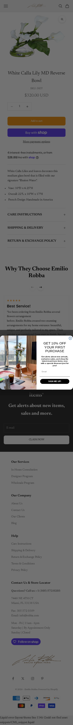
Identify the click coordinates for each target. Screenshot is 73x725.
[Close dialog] (70, 338)
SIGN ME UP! (54, 381)
